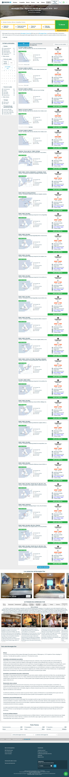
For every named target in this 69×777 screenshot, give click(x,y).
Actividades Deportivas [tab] (38, 605)
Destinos (15, 2)
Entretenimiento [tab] (18, 604)
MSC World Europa (9, 750)
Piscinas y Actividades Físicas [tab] (31, 604)
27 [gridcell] (14, 81)
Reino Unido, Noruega (25, 504)
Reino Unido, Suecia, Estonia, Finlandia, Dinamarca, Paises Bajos (33, 359)
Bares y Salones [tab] (4, 605)
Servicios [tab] (58, 604)
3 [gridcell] (8, 73)
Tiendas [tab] (51, 604)
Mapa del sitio (41, 756)
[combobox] (28, 22)
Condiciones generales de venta (45, 753)
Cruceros (2, 739)
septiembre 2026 (7, 67)
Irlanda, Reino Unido (24, 380)
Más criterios (6, 56)
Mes (11, 62)
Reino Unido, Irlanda (24, 213)
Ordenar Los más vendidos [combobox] (60, 44)
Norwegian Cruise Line (17, 739)
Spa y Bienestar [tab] (45, 605)
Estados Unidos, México (25, 47)
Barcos (28, 2)
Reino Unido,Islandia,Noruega (27, 193)
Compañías (8, 739)
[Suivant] (66, 585)
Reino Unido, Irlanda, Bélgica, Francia (29, 525)
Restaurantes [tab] (11, 604)
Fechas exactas (5, 62)
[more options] (67, 2)
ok (55, 765)
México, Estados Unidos (25, 109)
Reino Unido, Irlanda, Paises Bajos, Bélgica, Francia (33, 483)
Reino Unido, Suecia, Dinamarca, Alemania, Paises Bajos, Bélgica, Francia (33, 172)
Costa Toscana (8, 753)
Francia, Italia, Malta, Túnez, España (29, 151)
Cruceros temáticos (48, 2)
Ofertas (43, 2)
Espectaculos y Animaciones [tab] (64, 604)
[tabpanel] (34, 585)
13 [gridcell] (14, 75)
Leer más (4, 37)
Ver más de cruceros (43, 567)
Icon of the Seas (8, 751)
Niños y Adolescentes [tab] (25, 605)
